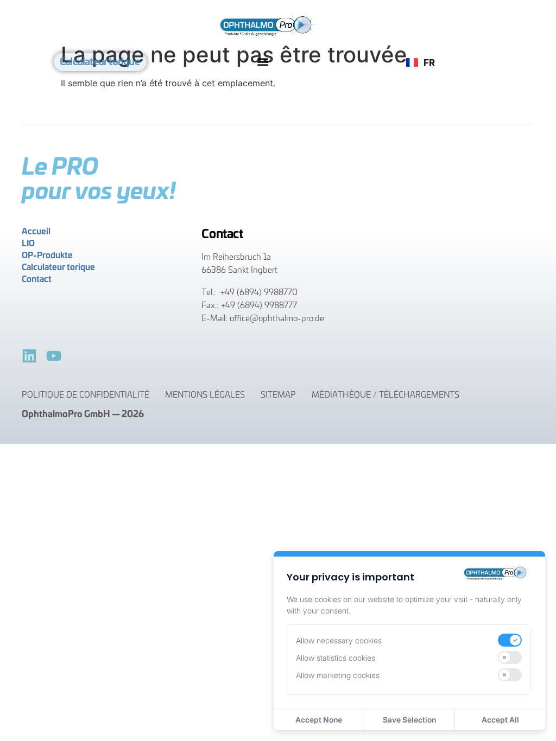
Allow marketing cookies (338, 675)
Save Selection (409, 719)
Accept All (500, 719)
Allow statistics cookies (335, 657)
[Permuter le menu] (263, 62)
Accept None (318, 719)
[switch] (510, 640)
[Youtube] (53, 355)
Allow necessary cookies (339, 640)
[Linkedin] (29, 355)
